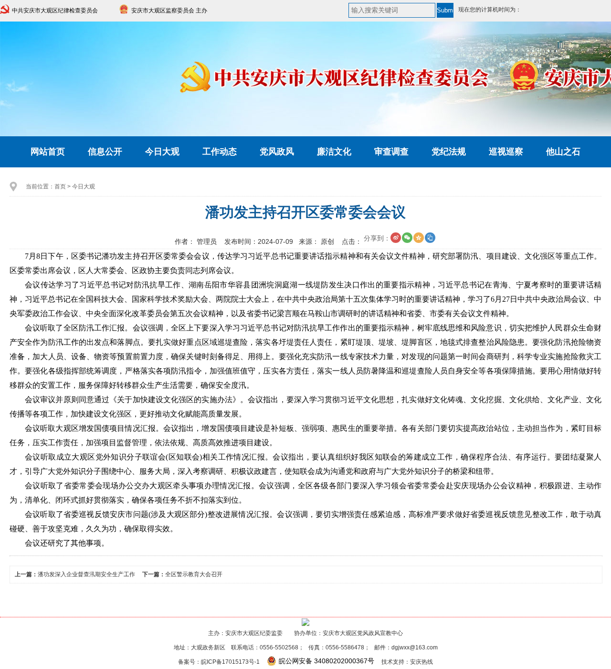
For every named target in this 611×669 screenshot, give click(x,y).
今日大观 (162, 151)
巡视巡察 (506, 151)
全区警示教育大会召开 (193, 574)
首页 (60, 186)
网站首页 (48, 151)
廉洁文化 (334, 151)
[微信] (407, 237)
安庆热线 (421, 661)
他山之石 (563, 151)
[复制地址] (430, 237)
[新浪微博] (395, 237)
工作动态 (219, 151)
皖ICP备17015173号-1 (230, 661)
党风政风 (277, 151)
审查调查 (391, 151)
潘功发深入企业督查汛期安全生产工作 (86, 574)
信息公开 (105, 151)
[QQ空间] (418, 237)
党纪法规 (449, 151)
